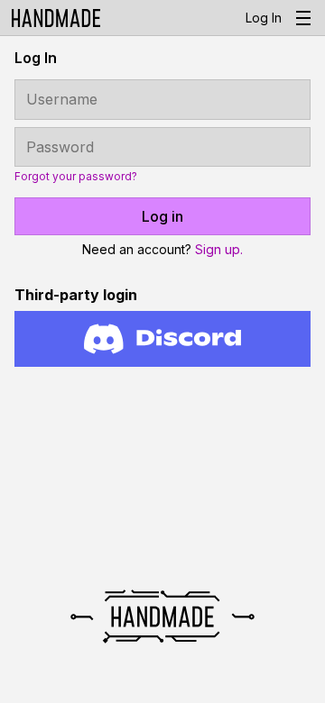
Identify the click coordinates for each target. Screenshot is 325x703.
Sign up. (219, 249)
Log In (264, 17)
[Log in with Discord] (162, 339)
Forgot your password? (75, 176)
